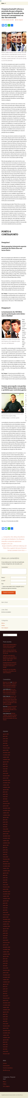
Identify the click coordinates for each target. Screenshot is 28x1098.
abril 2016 (5, 1021)
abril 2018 (5, 965)
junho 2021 (5, 877)
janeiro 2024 (5, 805)
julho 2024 (5, 792)
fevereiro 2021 (6, 887)
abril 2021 (5, 882)
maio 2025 (5, 768)
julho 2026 (5, 736)
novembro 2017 (6, 977)
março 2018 (5, 968)
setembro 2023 (6, 815)
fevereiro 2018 (6, 970)
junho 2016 (5, 1016)
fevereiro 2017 (6, 998)
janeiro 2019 (5, 944)
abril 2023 (5, 826)
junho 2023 (5, 822)
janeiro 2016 (5, 1028)
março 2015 (5, 1051)
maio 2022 (5, 852)
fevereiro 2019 (6, 942)
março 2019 (5, 940)
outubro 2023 (6, 812)
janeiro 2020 (5, 917)
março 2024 (5, 801)
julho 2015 (5, 1042)
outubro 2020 (6, 896)
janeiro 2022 (5, 861)
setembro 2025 (6, 759)
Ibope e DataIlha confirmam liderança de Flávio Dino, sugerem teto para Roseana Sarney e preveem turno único (14, 548)
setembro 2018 (6, 954)
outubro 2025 (6, 757)
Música (3, 623)
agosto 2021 (6, 873)
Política (3, 625)
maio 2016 (5, 1019)
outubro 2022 (6, 840)
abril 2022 (5, 854)
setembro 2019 (6, 926)
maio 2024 (5, 796)
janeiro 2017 (5, 1000)
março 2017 (5, 995)
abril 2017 (5, 993)
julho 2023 (5, 819)
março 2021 (5, 884)
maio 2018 (5, 963)
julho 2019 (5, 931)
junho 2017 (5, 988)
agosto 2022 (6, 845)
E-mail (3, 580)
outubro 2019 (6, 924)
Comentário (4, 567)
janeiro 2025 (5, 778)
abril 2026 (5, 743)
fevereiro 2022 (6, 859)
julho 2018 (5, 958)
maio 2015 (5, 1046)
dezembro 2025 (6, 752)
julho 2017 (5, 986)
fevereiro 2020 (6, 914)
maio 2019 (5, 935)
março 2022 (5, 856)
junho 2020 (5, 905)
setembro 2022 (6, 843)
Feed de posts (6, 1065)
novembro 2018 (6, 949)
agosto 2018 (6, 956)
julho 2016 (5, 1014)
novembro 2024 (6, 782)
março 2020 (5, 912)
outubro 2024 (6, 785)
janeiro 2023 (5, 833)
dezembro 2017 (6, 975)
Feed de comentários (8, 1068)
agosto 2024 (6, 789)
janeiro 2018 (5, 972)
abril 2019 (5, 938)
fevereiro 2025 (6, 775)
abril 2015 (5, 1049)
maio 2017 (5, 991)
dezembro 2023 (6, 808)
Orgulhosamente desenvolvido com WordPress (12, 1095)
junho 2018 (5, 961)
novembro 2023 (6, 810)
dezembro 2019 (6, 919)
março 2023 (5, 829)
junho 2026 (5, 738)
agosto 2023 (6, 817)
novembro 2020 (6, 894)
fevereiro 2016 (6, 1026)
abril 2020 (5, 910)
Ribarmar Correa (6, 682)
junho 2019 (5, 933)
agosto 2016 (6, 1012)
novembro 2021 (6, 866)
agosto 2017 (6, 984)
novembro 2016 (6, 1005)
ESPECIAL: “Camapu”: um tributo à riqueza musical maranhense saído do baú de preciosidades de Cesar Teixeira (10, 716)
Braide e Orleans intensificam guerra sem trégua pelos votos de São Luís (10, 651)
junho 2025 (5, 766)
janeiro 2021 (5, 889)
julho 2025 (5, 764)
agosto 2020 (6, 900)
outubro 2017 (6, 979)
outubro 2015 (6, 1035)
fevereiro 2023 (6, 831)
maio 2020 (5, 907)
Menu (2, 3)
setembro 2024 (6, 787)
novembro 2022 (6, 838)
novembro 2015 (6, 1033)
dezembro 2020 (6, 891)
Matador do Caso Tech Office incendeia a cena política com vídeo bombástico (9, 671)
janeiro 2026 (5, 750)
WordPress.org (6, 1070)
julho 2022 (5, 847)
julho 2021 (5, 875)
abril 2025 (5, 771)
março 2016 (5, 1023)
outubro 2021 (6, 868)
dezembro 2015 (6, 1030)
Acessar (5, 1063)
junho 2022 (5, 849)
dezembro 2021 (6, 863)
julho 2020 (5, 903)
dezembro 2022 (6, 836)
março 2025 (5, 773)
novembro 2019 (6, 921)
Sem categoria (19, 19)
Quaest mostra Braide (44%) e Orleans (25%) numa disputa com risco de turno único (10, 646)
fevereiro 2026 (6, 748)
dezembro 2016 (6, 1002)
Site (2, 583)
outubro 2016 (6, 1007)
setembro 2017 (6, 982)
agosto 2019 (6, 928)
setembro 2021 (6, 870)
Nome (3, 577)
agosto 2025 (6, 761)
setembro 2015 (6, 1037)
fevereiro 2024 (6, 803)
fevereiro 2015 (6, 1053)
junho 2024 (5, 794)
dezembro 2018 (6, 947)
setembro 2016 (6, 1009)
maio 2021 (5, 880)
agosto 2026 (6, 734)
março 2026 (5, 745)
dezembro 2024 (6, 780)
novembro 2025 (6, 755)
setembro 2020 (6, 898)
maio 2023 (5, 824)
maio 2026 (5, 741)
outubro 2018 (6, 951)
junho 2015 (5, 1044)
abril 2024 (5, 799)
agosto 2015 (6, 1039)
